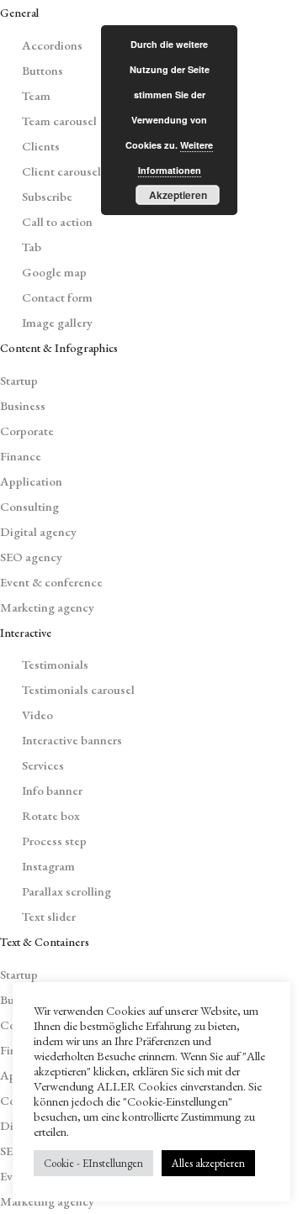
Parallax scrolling (66, 891)
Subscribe (47, 196)
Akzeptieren (178, 194)
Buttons (42, 70)
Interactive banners (72, 740)
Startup (19, 380)
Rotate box (51, 815)
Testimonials (55, 664)
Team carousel (59, 121)
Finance (20, 456)
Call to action (57, 221)
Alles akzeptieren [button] (208, 1163)
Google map (54, 272)
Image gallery (57, 322)
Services (43, 765)
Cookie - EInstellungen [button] (93, 1163)
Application (31, 481)
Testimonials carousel (78, 689)
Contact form (57, 297)
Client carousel (61, 171)
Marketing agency (47, 607)
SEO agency (31, 557)
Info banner (52, 790)
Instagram (48, 866)
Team (36, 95)
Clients (41, 146)
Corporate (27, 431)
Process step (54, 841)
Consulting (29, 506)
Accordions (52, 45)
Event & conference (51, 582)
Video (37, 715)
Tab (31, 247)
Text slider (49, 916)
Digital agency (38, 531)
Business (22, 405)
